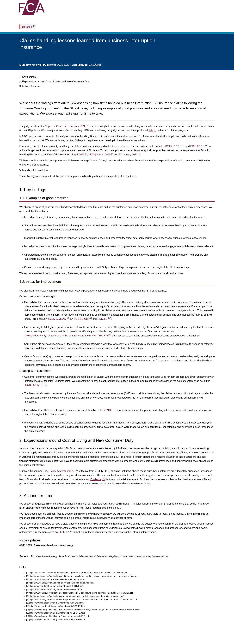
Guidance (97, 479)
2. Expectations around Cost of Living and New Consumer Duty (54, 81)
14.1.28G (104, 318)
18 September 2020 (101, 154)
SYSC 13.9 (63, 532)
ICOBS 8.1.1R (174, 146)
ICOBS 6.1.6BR (35, 384)
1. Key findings (27, 76)
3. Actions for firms (29, 86)
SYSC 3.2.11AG (58, 318)
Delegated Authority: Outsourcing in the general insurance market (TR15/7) (67, 335)
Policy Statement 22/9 (64, 470)
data (152, 130)
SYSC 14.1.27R (81, 318)
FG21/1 (109, 410)
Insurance (28, 26)
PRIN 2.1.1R (198, 146)
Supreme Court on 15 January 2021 (66, 126)
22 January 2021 (129, 154)
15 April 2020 (78, 154)
